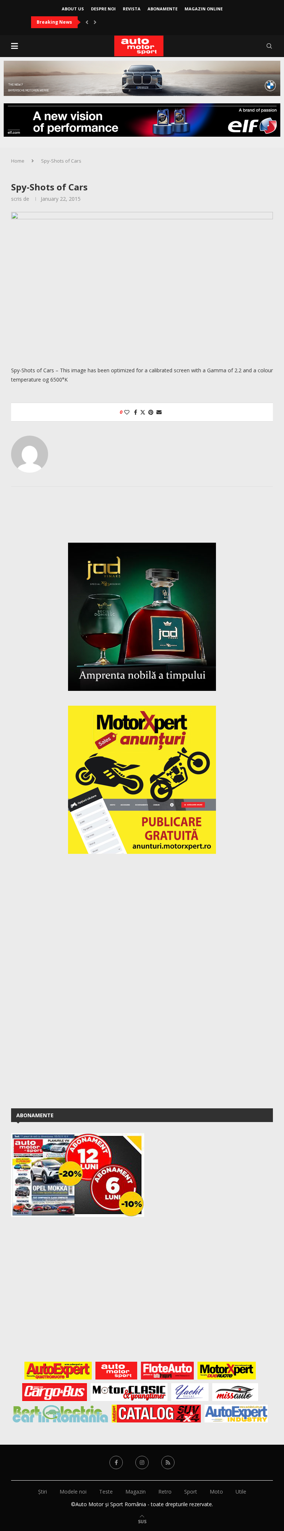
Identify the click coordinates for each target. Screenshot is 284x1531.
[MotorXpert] (226, 1370)
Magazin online (204, 8)
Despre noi (103, 8)
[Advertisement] (66, 980)
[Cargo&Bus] (54, 1392)
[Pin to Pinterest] (150, 412)
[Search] (269, 46)
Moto (216, 1491)
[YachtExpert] (190, 1392)
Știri (42, 1491)
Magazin (135, 1491)
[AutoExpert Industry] (236, 1413)
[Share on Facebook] (135, 412)
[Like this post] (126, 412)
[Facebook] (116, 1462)
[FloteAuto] (167, 1370)
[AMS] (116, 1370)
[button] (87, 22)
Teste (106, 1491)
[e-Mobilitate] (60, 1413)
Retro (165, 1491)
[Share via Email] (159, 412)
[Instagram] (142, 1462)
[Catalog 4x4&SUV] (156, 1413)
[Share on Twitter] (142, 412)
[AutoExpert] (58, 1370)
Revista (132, 8)
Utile (241, 1491)
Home (17, 160)
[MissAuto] (235, 1392)
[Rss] (168, 1462)
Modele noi (73, 1491)
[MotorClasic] (129, 1392)
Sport (190, 1491)
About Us (73, 8)
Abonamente (163, 8)
